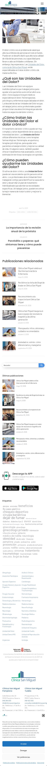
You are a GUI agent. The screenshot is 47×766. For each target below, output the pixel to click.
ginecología (9, 527)
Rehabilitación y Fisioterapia (8, 625)
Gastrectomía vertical (33, 524)
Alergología (6, 573)
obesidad (9, 538)
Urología (25, 640)
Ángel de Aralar (21, 556)
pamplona (8, 541)
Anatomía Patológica (10, 576)
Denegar (23, 750)
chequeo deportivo (15, 511)
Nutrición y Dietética (29, 611)
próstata (6, 548)
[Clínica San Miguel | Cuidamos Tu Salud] (23, 682)
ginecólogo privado (15, 530)
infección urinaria (10, 533)
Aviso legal (40, 762)
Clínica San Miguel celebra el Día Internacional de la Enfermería (30, 271)
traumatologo (11, 553)
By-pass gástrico (11, 509)
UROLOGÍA (7, 556)
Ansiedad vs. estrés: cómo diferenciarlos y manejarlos (29, 343)
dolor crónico (21, 212)
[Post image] (9, 272)
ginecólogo (20, 527)
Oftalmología (7, 614)
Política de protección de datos (26, 762)
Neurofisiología (27, 607)
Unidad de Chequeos (29, 628)
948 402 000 (29, 701)
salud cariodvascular (34, 548)
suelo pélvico (8, 551)
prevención (10, 544)
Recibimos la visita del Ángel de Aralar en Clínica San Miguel (31, 284)
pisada (17, 542)
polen (33, 542)
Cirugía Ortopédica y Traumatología (29, 589)
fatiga (22, 524)
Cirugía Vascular (8, 594)
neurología (28, 535)
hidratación (34, 530)
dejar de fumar (14, 517)
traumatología (25, 554)
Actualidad (8, 22)
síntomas (19, 550)
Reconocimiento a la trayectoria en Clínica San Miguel (29, 299)
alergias (6, 506)
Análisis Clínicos (27, 573)
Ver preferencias (23, 757)
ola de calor (20, 539)
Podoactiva (6, 621)
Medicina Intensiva (9, 604)
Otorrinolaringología (9, 618)
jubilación (22, 533)
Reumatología (27, 624)
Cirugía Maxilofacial (29, 585)
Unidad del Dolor (8, 631)
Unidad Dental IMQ (9, 634)
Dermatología (27, 594)
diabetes (6, 521)
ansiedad (13, 506)
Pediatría (25, 618)
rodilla (14, 547)
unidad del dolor (32, 212)
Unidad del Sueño (28, 631)
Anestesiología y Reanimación (28, 577)
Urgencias (6, 640)
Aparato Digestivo (9, 582)
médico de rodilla (12, 535)
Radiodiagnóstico (28, 621)
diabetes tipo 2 (17, 521)
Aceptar (23, 744)
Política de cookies (9, 762)
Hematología (26, 601)
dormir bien (36, 521)
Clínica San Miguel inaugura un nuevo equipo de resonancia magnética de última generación (30, 315)
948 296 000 (6, 701)
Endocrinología (7, 597)
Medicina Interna (27, 604)
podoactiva (25, 542)
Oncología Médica (28, 614)
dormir (27, 521)
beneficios (25, 506)
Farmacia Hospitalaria (30, 597)
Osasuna (29, 539)
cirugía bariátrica (14, 514)
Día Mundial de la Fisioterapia (11, 524)
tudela (34, 554)
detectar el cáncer (31, 518)
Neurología (6, 611)
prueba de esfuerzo (34, 545)
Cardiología (26, 582)
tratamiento (32, 550)
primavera (22, 545)
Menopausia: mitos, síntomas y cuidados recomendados (31, 329)
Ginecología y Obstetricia (11, 601)
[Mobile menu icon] (42, 3)
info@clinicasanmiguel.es (11, 703)
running (22, 548)
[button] (43, 715)
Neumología (6, 607)
